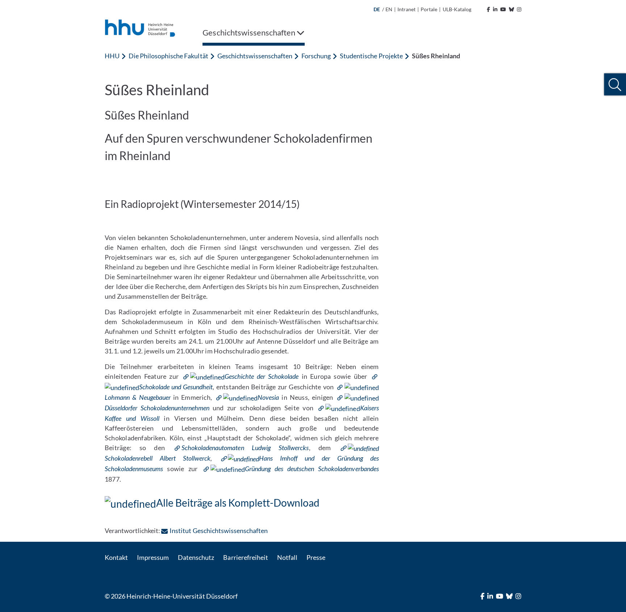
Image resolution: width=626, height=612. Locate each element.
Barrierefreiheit (245, 557)
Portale (429, 9)
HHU (112, 56)
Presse (315, 557)
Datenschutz (196, 557)
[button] (615, 85)
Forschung (316, 56)
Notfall (287, 557)
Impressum (153, 557)
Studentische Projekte (371, 56)
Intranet (406, 9)
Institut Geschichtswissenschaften (219, 531)
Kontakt (116, 557)
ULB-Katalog (457, 9)
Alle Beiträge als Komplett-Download (238, 502)
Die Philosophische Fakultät (168, 56)
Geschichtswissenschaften (254, 56)
